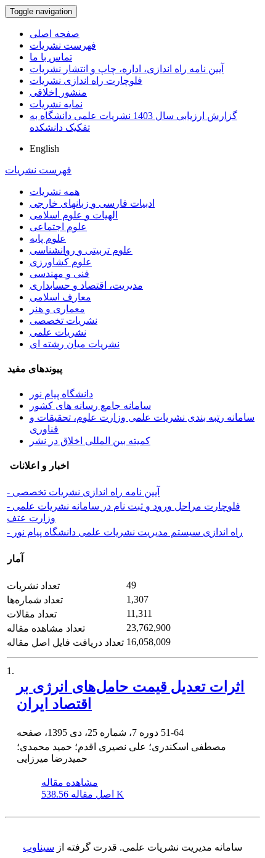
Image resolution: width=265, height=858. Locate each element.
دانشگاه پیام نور (61, 394)
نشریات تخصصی (63, 320)
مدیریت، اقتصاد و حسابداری (86, 285)
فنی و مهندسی (59, 273)
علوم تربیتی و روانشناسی (81, 250)
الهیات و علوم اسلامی (74, 215)
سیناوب (38, 847)
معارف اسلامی (60, 297)
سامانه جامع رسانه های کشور (90, 405)
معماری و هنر (57, 308)
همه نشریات (55, 191)
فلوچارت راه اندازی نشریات (86, 80)
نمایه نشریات (56, 104)
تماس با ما (51, 57)
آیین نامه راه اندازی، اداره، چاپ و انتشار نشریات (127, 69)
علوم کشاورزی (61, 262)
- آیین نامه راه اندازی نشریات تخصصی (83, 492)
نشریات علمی (58, 332)
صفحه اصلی (55, 33)
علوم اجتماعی (58, 226)
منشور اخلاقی (58, 92)
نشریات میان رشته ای (75, 344)
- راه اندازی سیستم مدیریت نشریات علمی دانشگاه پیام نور (125, 532)
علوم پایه (48, 238)
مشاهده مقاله (69, 782)
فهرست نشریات (63, 45)
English (44, 148)
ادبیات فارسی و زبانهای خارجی (92, 203)
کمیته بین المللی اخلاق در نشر (90, 440)
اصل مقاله (82, 794)
